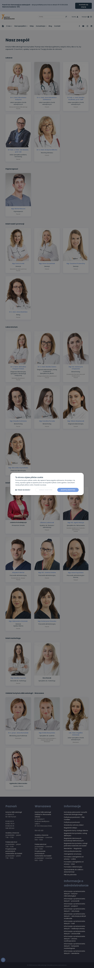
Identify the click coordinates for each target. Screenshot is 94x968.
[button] (22, 490)
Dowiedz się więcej (40, 485)
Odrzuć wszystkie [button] (45, 490)
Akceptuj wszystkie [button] (68, 490)
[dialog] (47, 484)
